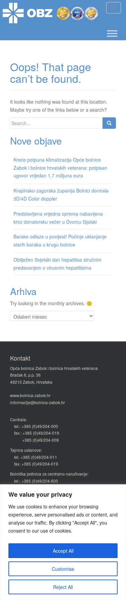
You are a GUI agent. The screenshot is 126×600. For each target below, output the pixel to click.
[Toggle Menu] (112, 33)
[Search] (109, 123)
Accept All (63, 550)
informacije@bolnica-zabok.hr (37, 402)
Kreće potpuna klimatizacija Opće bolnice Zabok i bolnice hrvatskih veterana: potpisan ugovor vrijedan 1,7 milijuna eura (60, 167)
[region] (63, 542)
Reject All (63, 587)
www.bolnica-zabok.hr (30, 395)
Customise (63, 568)
